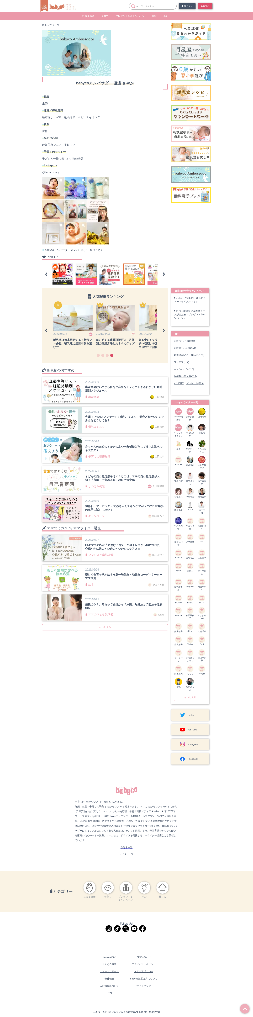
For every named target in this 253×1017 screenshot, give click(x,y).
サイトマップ (143, 985)
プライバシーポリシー (144, 964)
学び (154, 16)
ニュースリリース (109, 971)
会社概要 (109, 978)
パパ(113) (179, 383)
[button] (46, 274)
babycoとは (109, 957)
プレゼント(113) (195, 383)
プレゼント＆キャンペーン (130, 16)
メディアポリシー (143, 971)
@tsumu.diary (50, 172)
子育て (105, 16)
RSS (109, 993)
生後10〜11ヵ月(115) (185, 376)
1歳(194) (190, 341)
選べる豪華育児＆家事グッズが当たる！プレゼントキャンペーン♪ (189, 314)
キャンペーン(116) (184, 369)
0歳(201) (179, 341)
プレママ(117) (181, 362)
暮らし (167, 16)
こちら (99, 250)
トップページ (52, 25)
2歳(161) (179, 348)
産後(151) (190, 348)
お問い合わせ (143, 957)
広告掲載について (109, 985)
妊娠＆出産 (88, 16)
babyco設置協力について (143, 978)
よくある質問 (109, 964)
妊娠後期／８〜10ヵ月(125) (189, 355)
